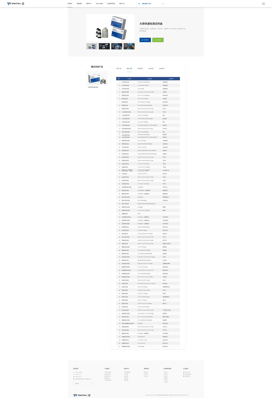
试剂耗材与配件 (107, 380)
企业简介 (166, 372)
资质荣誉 (166, 378)
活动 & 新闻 (99, 3)
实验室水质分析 (107, 372)
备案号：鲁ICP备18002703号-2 (182, 395)
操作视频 (126, 376)
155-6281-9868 (78, 372)
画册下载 (126, 378)
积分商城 (126, 374)
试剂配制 (126, 380)
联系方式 (122, 3)
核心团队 (166, 376)
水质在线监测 (107, 374)
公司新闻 (146, 374)
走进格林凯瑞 (111, 3)
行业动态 (146, 376)
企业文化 (166, 374)
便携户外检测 (107, 376)
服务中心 (89, 3)
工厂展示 (166, 380)
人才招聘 (166, 382)
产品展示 (69, 3)
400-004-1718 (146, 3)
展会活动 (146, 372)
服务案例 (79, 3)
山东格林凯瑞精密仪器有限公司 (163, 395)
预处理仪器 (106, 378)
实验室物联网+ (127, 372)
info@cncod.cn (78, 376)
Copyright (147, 395)
